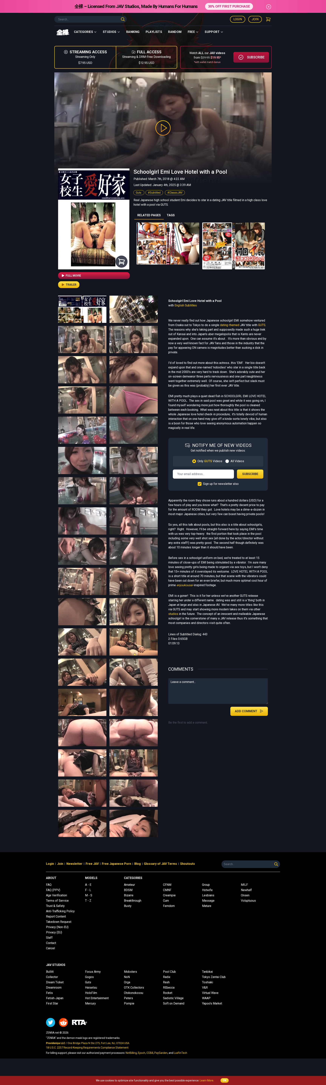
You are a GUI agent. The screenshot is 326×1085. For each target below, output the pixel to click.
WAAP (206, 998)
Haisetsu (91, 987)
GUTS (261, 325)
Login (237, 19)
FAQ (49, 885)
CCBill (149, 1052)
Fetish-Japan (54, 998)
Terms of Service (57, 900)
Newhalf (246, 890)
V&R (205, 987)
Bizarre (128, 895)
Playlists (154, 32)
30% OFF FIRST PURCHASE (229, 6)
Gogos (89, 977)
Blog (137, 864)
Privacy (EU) (54, 932)
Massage (208, 900)
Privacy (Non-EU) (57, 927)
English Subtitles (186, 305)
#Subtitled (154, 192)
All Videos (237, 461)
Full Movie (73, 275)
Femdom (169, 906)
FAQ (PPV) (53, 890)
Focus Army (93, 971)
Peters (128, 998)
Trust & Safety (55, 906)
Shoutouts (187, 864)
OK (224, 1080)
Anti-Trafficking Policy (60, 911)
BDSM (128, 890)
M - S (88, 895)
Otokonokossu (133, 993)
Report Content (56, 916)
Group (206, 885)
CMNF (167, 890)
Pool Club (169, 971)
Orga (127, 982)
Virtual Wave (210, 993)
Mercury (90, 1003)
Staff (49, 937)
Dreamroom (54, 987)
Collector (52, 977)
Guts (139, 192)
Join (255, 19)
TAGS (171, 215)
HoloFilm (91, 993)
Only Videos (210, 461)
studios (173, 614)
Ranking (133, 32)
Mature (206, 906)
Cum (166, 900)
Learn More (206, 1080)
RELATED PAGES (149, 215)
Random (174, 32)
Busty (127, 906)
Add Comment (246, 711)
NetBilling (131, 1052)
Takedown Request (58, 922)
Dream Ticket (55, 982)
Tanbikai (207, 971)
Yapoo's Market (212, 1003)
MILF (244, 885)
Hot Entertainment (97, 998)
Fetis (49, 993)
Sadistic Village (173, 998)
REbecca (169, 987)
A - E (88, 885)
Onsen (245, 895)
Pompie (129, 1003)
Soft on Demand (173, 1003)
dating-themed (229, 325)
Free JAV (92, 864)
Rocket (167, 993)
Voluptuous (248, 900)
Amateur (129, 885)
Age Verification (56, 895)
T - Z (88, 900)
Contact (51, 943)
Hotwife (207, 890)
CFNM (167, 885)
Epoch (141, 1052)
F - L (88, 890)
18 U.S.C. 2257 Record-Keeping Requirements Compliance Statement (87, 1047)
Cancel (50, 948)
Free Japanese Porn (116, 864)
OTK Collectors (134, 987)
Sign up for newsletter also (221, 484)
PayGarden (161, 1052)
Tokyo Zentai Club (214, 977)
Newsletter (74, 864)
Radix (166, 977)
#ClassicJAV (174, 192)
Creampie (169, 895)
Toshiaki (207, 982)
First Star (52, 1003)
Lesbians (208, 895)
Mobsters (130, 971)
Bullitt (50, 971)
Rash (166, 982)
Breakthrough (132, 900)
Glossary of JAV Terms (160, 864)
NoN (127, 977)
